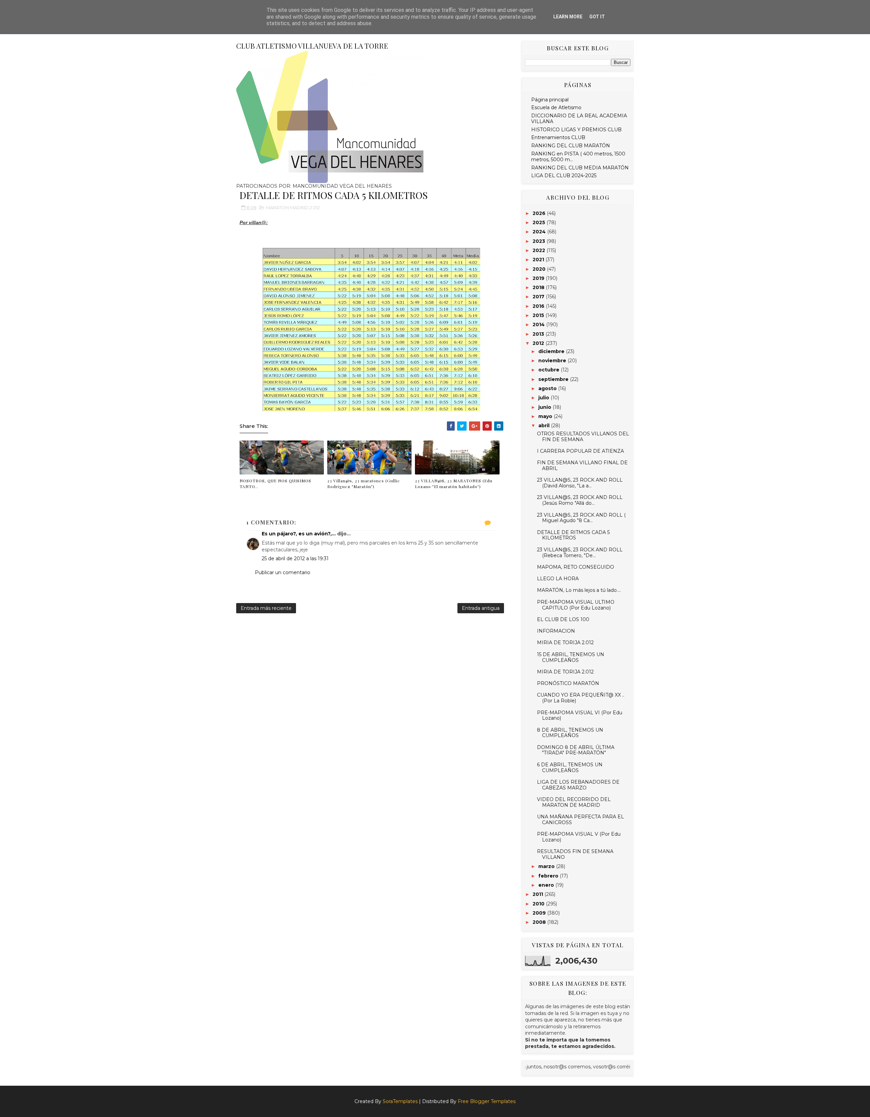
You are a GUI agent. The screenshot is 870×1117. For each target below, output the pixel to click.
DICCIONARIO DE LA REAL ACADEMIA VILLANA (579, 118)
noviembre (553, 360)
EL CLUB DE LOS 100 (563, 619)
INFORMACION (556, 631)
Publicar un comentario (282, 572)
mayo (546, 416)
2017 (539, 297)
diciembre (552, 351)
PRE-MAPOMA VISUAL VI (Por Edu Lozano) (579, 715)
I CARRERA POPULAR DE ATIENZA (580, 451)
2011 (538, 894)
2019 (539, 278)
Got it (597, 16)
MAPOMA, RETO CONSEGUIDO (575, 567)
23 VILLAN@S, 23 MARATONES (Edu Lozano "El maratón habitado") (453, 483)
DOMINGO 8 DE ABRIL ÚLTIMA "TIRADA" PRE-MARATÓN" (575, 750)
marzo (547, 866)
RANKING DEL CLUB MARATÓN (570, 146)
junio (545, 407)
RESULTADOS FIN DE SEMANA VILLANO (575, 854)
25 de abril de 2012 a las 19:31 (295, 558)
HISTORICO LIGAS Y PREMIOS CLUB (576, 130)
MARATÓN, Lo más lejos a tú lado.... (579, 590)
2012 (539, 343)
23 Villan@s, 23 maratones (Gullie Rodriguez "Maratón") (363, 483)
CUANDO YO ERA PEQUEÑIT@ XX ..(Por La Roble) (580, 698)
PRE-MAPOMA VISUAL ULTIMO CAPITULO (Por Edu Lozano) (575, 605)
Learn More (567, 16)
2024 (540, 232)
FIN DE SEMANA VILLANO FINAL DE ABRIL (582, 465)
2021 (539, 259)
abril (544, 425)
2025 (539, 222)
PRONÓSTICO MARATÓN (568, 683)
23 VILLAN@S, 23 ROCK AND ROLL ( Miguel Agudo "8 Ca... (581, 518)
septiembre (554, 379)
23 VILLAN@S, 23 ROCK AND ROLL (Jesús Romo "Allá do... (580, 500)
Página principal (550, 100)
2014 (539, 324)
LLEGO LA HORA (558, 579)
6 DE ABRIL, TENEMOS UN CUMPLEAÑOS (570, 767)
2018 (539, 287)
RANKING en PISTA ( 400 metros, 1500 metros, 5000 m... (578, 157)
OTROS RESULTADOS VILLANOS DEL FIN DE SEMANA (583, 437)
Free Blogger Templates (487, 1101)
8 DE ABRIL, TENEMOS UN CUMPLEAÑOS (570, 733)
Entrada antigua (481, 608)
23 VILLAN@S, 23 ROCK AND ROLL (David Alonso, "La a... (580, 483)
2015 (539, 315)
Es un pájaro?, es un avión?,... (299, 534)
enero (546, 885)
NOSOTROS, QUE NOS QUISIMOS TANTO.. (275, 483)
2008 (540, 922)
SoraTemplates (400, 1101)
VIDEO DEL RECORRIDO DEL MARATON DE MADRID (574, 802)
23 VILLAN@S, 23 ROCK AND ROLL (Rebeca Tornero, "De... (580, 552)
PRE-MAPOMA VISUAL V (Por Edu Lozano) (579, 837)
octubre (549, 370)
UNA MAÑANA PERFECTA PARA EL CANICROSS (580, 820)
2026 (540, 213)
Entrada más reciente (266, 608)
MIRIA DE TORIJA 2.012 (565, 642)
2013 (539, 334)
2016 (539, 306)
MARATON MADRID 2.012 (293, 207)
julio (544, 398)
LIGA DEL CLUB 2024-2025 (563, 175)
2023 (539, 241)
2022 (539, 250)
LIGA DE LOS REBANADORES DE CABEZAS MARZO (578, 785)
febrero (549, 876)
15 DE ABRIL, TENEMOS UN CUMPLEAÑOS (570, 657)
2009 (540, 913)
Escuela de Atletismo (556, 107)
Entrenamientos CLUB (558, 137)
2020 (540, 269)
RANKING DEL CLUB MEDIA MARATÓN (580, 168)
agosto (548, 388)
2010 (539, 904)
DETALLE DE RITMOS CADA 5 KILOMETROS (573, 535)
